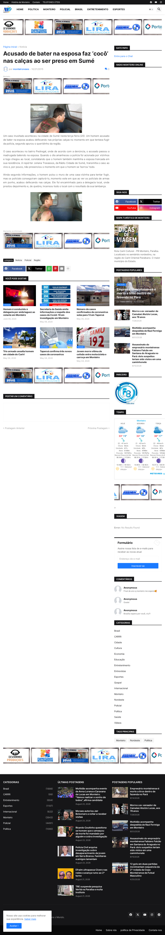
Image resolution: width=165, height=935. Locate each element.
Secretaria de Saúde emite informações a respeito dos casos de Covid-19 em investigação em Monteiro (55, 313)
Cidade (118, 642)
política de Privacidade (133, 930)
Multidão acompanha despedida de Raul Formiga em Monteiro (147, 330)
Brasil (79, 9)
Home (6, 2)
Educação (119, 659)
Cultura (118, 648)
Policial (65, 9)
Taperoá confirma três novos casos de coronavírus (56, 353)
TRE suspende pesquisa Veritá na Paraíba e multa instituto (89, 889)
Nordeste (119, 699)
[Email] (61, 268)
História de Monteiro (20, 2)
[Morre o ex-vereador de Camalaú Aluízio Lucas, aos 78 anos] (122, 315)
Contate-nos (155, 930)
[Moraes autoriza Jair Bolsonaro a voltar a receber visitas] (65, 815)
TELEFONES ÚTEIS (51, 2)
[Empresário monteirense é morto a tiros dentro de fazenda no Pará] (120, 792)
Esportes (119, 9)
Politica (33, 9)
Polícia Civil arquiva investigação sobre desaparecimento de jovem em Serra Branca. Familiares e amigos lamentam (91, 853)
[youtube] (156, 2)
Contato (36, 2)
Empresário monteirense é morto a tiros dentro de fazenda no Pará (144, 791)
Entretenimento (97, 9)
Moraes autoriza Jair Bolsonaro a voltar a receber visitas (91, 814)
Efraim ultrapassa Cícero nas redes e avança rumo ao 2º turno (91, 872)
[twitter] (138, 915)
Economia (119, 653)
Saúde (117, 717)
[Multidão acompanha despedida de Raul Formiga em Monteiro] (122, 331)
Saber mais (30, 919)
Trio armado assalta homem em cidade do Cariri (18, 353)
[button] (151, 9)
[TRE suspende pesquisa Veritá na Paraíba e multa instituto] (65, 890)
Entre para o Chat (123, 56)
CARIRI (117, 636)
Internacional (121, 688)
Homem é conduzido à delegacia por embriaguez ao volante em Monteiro (19, 312)
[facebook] (151, 2)
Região (37, 260)
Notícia (23, 47)
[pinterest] (159, 915)
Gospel (117, 682)
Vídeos (117, 722)
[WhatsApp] (49, 268)
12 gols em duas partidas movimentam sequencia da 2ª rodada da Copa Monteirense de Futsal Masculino (145, 870)
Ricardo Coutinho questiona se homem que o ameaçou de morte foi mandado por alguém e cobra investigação (91, 832)
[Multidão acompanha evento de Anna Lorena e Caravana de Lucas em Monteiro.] (65, 792)
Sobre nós (111, 930)
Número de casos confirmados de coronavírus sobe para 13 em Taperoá (92, 312)
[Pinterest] (55, 268)
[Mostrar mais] (68, 268)
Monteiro (49, 9)
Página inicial (10, 47)
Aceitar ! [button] (14, 925)
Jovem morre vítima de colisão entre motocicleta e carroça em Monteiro (91, 354)
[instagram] (161, 2)
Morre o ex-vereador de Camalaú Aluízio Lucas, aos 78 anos (145, 314)
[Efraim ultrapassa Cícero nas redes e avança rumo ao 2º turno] (65, 873)
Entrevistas (120, 671)
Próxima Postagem (98, 428)
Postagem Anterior (14, 428)
